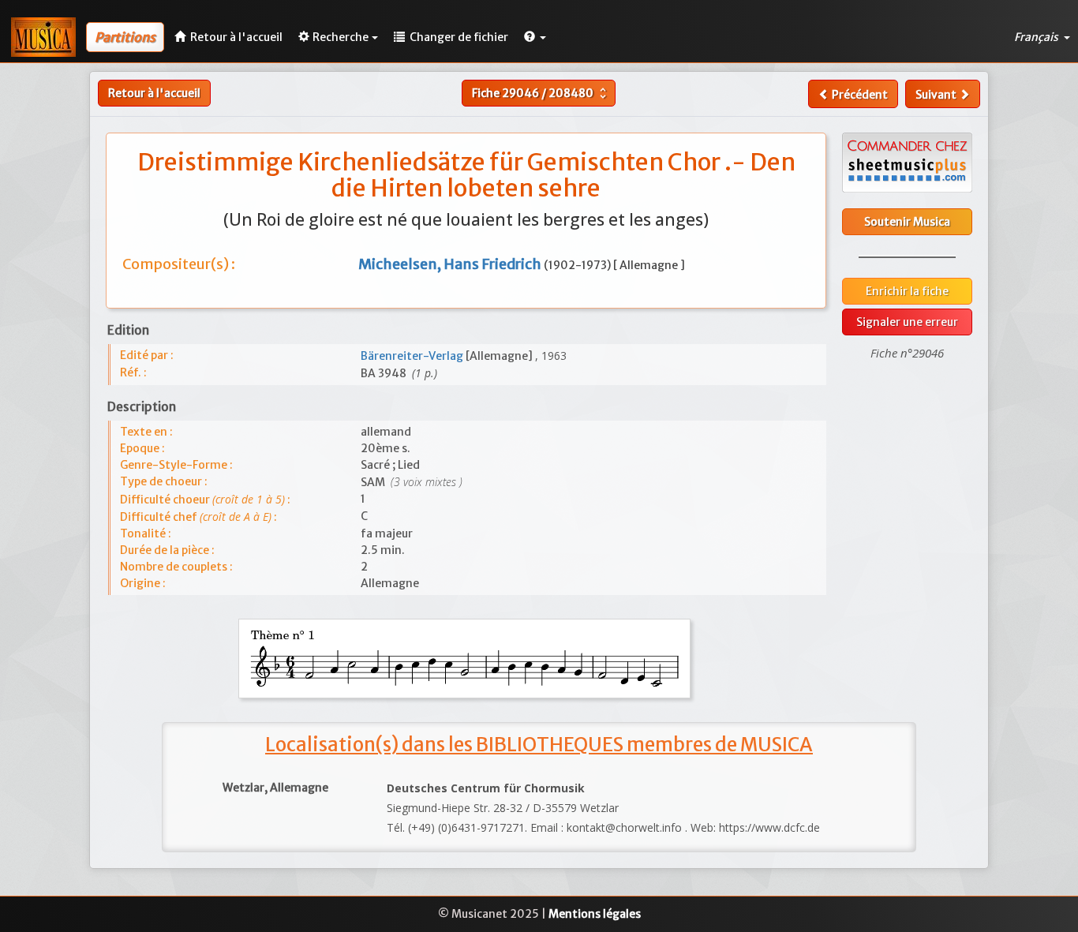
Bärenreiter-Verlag (413, 356)
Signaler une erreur (907, 322)
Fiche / (541, 93)
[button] (535, 37)
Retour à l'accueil (154, 93)
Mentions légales (594, 914)
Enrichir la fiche (907, 291)
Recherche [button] (341, 37)
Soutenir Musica (907, 222)
